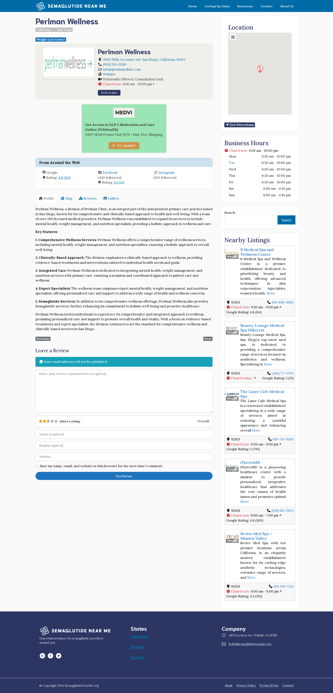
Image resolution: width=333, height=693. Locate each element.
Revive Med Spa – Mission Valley (256, 536)
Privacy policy (246, 685)
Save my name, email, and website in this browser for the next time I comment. (101, 466)
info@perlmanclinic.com (122, 69)
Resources (245, 6)
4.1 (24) (119, 182)
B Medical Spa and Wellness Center (257, 252)
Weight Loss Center (51, 39)
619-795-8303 (283, 439)
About (229, 685)
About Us (287, 6)
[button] (153, 84)
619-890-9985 (282, 302)
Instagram (166, 172)
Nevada (137, 646)
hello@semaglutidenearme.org (250, 644)
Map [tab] (69, 198)
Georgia (137, 656)
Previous (43, 339)
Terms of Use (269, 685)
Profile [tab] (49, 198)
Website (109, 74)
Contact (266, 6)
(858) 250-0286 (114, 64)
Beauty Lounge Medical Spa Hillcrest (262, 327)
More (271, 293)
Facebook (110, 172)
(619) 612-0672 (282, 510)
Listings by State (217, 6)
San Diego (64, 29)
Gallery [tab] (113, 198)
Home (192, 6)
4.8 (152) (64, 177)
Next (207, 339)
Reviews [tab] (90, 198)
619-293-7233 (283, 586)
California (44, 29)
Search (229, 213)
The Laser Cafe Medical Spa (262, 394)
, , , (144, 59)
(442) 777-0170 (282, 373)
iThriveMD (250, 462)
